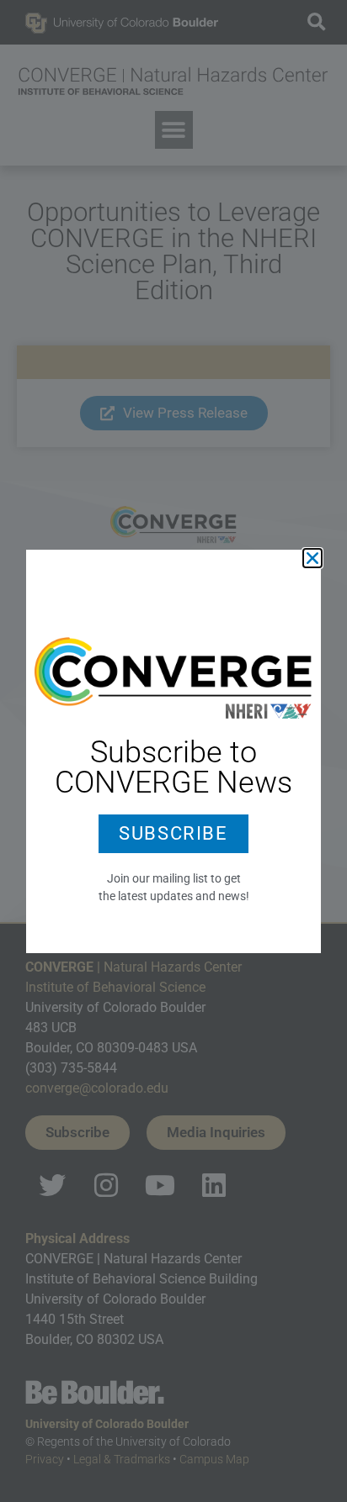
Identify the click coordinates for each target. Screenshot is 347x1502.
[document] (173, 751)
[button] (312, 558)
